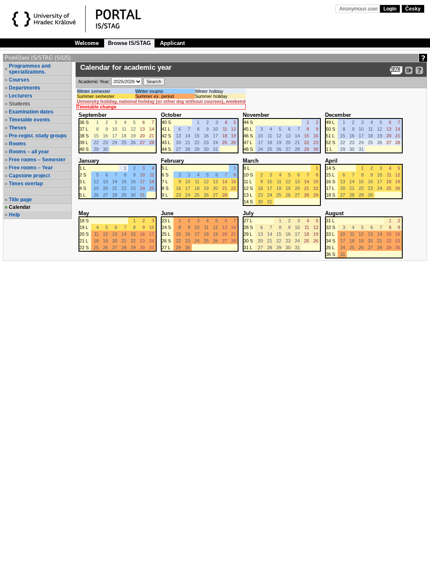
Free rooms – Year (31, 168)
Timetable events (29, 120)
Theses (17, 128)
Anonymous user (359, 9)
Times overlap (26, 184)
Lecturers (20, 96)
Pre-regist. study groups (38, 136)
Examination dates (31, 112)
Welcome (87, 43)
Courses (19, 80)
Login (389, 9)
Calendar (20, 207)
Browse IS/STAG (129, 43)
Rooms (17, 144)
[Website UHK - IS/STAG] (45, 20)
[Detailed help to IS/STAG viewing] (419, 70)
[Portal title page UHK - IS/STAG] (127, 20)
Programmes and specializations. (29, 69)
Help (14, 215)
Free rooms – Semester (37, 160)
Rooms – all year (29, 152)
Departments (24, 88)
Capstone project (29, 176)
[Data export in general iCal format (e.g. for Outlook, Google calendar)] (396, 70)
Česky (413, 9)
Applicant (172, 43)
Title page (20, 200)
